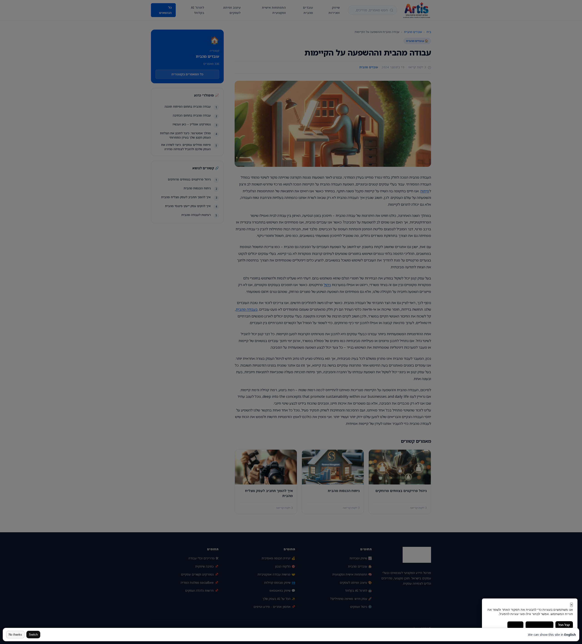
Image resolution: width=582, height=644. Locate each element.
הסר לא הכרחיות (539, 625)
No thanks (15, 634)
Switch (33, 634)
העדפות (515, 625)
